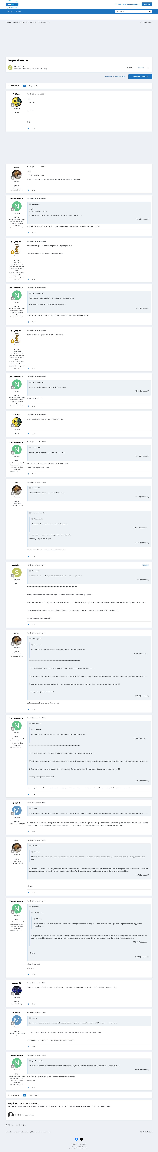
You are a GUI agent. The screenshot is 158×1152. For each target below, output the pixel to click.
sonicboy (20, 66)
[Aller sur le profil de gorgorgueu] (17, 249)
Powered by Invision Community (79, 1149)
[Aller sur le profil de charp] (17, 174)
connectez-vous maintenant (77, 1106)
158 (17, 113)
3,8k (17, 1002)
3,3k (17, 821)
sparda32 (16, 983)
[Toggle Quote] (30, 204)
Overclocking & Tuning (39, 69)
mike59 (16, 803)
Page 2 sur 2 (33, 86)
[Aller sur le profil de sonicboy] (10, 67)
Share (130, 68)
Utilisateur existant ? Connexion (127, 4)
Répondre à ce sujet (140, 77)
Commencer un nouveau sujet (114, 77)
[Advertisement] (45, 42)
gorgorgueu (16, 241)
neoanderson (16, 198)
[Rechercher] (150, 11)
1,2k (17, 217)
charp (16, 167)
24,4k (17, 260)
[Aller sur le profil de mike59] (17, 810)
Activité (18, 11)
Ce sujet (142, 11)
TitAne (16, 94)
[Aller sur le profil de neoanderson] (17, 206)
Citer (33, 128)
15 (17, 583)
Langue (74, 1144)
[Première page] (8, 86)
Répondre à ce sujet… (27, 1115)
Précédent (15, 86)
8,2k (17, 186)
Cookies (83, 1144)
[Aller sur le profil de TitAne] (17, 102)
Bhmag (10, 11)
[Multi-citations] (28, 128)
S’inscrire (147, 4)
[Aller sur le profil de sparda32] (17, 990)
